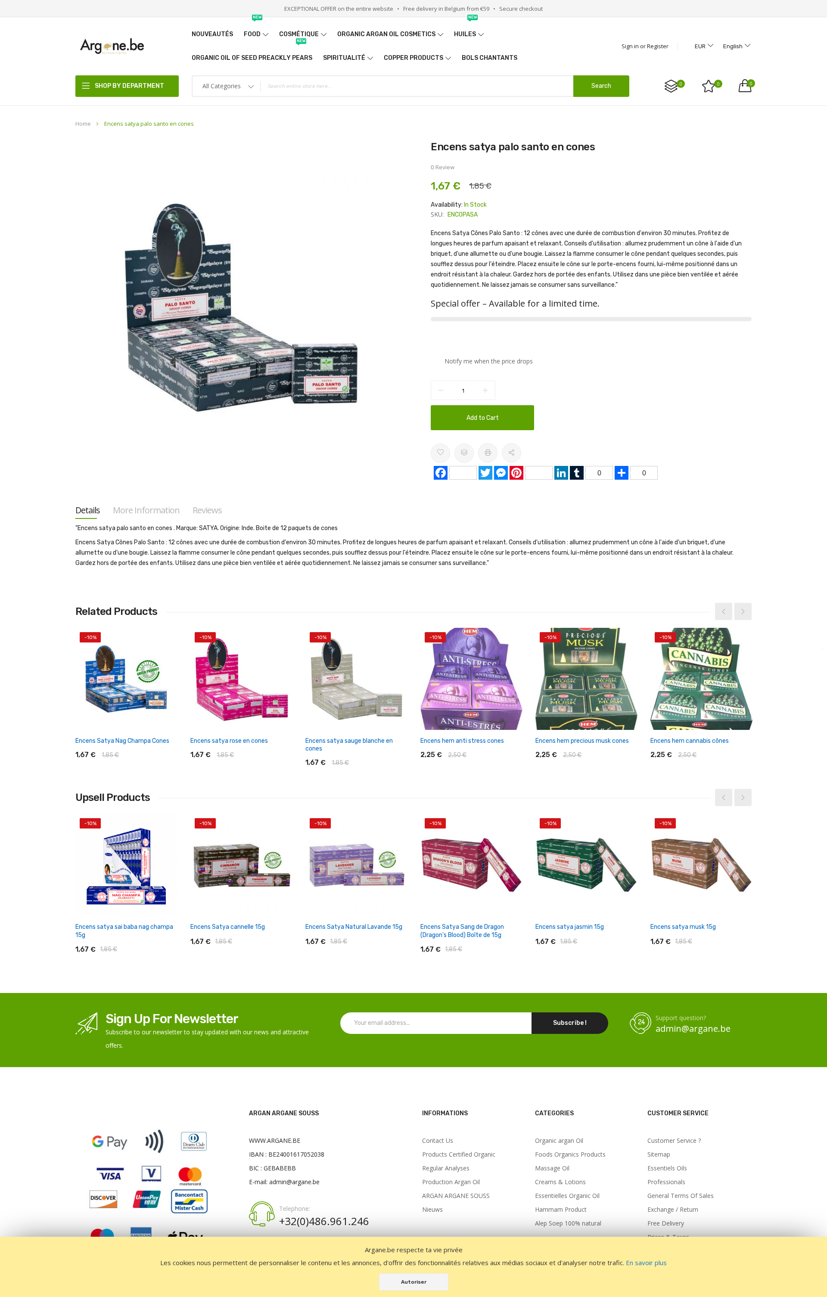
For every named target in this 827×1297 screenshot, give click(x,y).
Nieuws (432, 1209)
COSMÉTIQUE (299, 34)
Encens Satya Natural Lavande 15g (353, 927)
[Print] (487, 452)
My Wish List (718, 84)
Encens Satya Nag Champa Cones (122, 741)
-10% (90, 637)
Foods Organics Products (570, 1154)
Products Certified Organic (458, 1154)
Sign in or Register (645, 46)
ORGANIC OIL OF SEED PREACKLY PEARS (252, 54)
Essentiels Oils (667, 1168)
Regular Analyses (445, 1168)
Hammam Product (561, 1209)
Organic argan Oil (559, 1141)
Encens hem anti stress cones (462, 741)
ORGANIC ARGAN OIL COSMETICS (386, 34)
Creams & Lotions (560, 1182)
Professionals (666, 1182)
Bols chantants (489, 58)
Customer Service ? (674, 1141)
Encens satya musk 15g (683, 927)
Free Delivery (665, 1223)
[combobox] (410, 86)
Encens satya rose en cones (229, 741)
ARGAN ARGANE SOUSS (456, 1196)
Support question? (681, 1018)
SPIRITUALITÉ (344, 58)
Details (87, 510)
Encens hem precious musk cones (582, 741)
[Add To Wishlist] (440, 453)
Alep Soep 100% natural (568, 1223)
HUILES (465, 30)
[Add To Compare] (464, 453)
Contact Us (437, 1141)
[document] (413, 1267)
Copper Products (413, 58)
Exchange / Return (672, 1209)
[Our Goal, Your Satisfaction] (112, 46)
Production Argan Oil (451, 1182)
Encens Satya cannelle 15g (227, 927)
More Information (146, 510)
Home (83, 123)
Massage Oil (552, 1168)
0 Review (442, 167)
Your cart (751, 84)
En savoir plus (646, 1262)
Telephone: (294, 1209)
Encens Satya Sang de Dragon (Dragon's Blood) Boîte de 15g (462, 930)
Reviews (207, 510)
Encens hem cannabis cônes (689, 741)
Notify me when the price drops (489, 361)
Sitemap (658, 1154)
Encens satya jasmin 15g (569, 927)
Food (252, 30)
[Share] (511, 452)
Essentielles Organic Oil (567, 1196)
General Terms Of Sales (680, 1196)
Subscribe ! (570, 1023)
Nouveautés (212, 34)
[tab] (87, 510)
